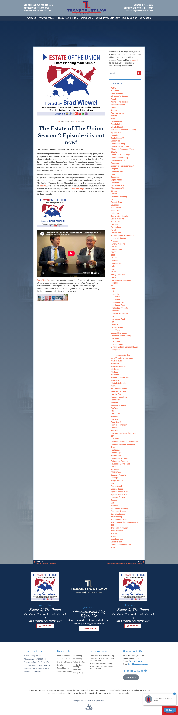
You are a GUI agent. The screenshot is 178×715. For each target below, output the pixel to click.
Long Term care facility (120, 355)
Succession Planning (119, 508)
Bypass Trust (116, 132)
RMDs (113, 467)
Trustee (114, 533)
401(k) (113, 88)
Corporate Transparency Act (122, 166)
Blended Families (118, 127)
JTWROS (114, 325)
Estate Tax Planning (64, 671)
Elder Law (115, 213)
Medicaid (115, 364)
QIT (112, 436)
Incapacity (115, 294)
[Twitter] (128, 671)
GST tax (114, 258)
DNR (113, 199)
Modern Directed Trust (120, 377)
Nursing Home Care (119, 397)
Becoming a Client (67, 18)
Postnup (114, 416)
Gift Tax (114, 247)
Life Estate (115, 341)
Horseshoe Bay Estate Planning (102, 656)
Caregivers (115, 141)
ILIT (112, 291)
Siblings (114, 478)
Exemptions (116, 227)
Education (115, 205)
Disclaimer (77, 670)
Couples (114, 169)
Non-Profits (116, 394)
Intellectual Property (119, 308)
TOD (113, 525)
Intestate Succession (119, 313)
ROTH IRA (115, 469)
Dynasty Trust (116, 202)
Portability (115, 414)
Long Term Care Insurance (122, 358)
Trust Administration (119, 528)
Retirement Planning (119, 461)
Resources (86, 18)
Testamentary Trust (119, 519)
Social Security (117, 486)
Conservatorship (118, 160)
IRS (112, 322)
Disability (115, 183)
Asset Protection (118, 105)
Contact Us (145, 18)
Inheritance (115, 297)
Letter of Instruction (119, 333)
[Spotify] (145, 671)
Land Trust (115, 330)
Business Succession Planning (123, 130)
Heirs (113, 266)
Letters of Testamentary (121, 336)
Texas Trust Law (43, 280)
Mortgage (115, 380)
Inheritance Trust (118, 305)
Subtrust (114, 506)
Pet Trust (114, 408)
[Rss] (138, 671)
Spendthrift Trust (118, 497)
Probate (114, 430)
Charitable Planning (64, 662)
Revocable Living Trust (120, 464)
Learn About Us (129, 18)
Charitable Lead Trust (120, 146)
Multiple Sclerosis (118, 383)
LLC (112, 352)
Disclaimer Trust (118, 185)
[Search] (139, 73)
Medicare (115, 369)
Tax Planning (116, 517)
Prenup (114, 428)
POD (113, 411)
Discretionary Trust (119, 188)
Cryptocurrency (117, 171)
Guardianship (116, 263)
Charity (114, 152)
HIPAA (113, 272)
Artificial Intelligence (119, 102)
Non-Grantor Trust (118, 391)
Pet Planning (77, 659)
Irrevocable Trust (118, 319)
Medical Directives (118, 366)
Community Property (119, 157)
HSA (113, 286)
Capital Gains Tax (118, 138)
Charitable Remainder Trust (122, 149)
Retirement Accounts (119, 458)
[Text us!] (170, 710)
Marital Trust (116, 361)
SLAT (113, 483)
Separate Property (118, 475)
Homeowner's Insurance (121, 280)
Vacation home (117, 542)
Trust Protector (117, 531)
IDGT (113, 288)
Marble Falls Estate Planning (101, 664)
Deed (113, 174)
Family (114, 230)
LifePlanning (77, 656)
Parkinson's (115, 400)
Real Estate (115, 450)
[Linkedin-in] (131, 671)
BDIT (113, 118)
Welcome (31, 18)
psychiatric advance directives (123, 433)
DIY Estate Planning (119, 196)
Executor (114, 224)
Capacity (114, 135)
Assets (114, 107)
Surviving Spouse (118, 514)
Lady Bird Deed (117, 327)
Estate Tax (115, 221)
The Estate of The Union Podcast (124, 522)
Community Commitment (107, 18)
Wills (113, 547)
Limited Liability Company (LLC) (124, 347)
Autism (114, 116)
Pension (114, 402)
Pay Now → (131, 677)
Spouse (114, 500)
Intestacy (115, 311)
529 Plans (115, 91)
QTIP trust (115, 439)
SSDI (113, 503)
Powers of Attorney (119, 425)
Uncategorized (117, 539)
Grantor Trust (116, 249)
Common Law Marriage (120, 155)
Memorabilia (116, 375)
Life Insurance (117, 344)
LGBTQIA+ (115, 338)
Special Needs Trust (119, 492)
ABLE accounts (117, 93)
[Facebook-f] (124, 671)
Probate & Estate (79, 662)
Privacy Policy (78, 673)
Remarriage (116, 453)
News (113, 386)
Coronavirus (116, 163)
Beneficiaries (116, 121)
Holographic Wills (118, 274)
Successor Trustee (118, 511)
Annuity (114, 99)
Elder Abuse (116, 208)
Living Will (115, 350)
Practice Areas (46, 18)
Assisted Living (117, 113)
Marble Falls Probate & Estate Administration (101, 667)
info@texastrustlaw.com (138, 664)
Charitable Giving (118, 144)
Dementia (115, 177)
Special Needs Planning (78, 666)
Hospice (114, 283)
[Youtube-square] (135, 671)
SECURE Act (116, 472)
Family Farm (116, 233)
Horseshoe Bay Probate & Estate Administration (102, 659)
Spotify (43, 186)
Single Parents (117, 480)
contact (135, 60)
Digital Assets (116, 180)
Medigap (114, 372)
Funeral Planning (118, 244)
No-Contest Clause (119, 389)
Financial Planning (118, 238)
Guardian (114, 260)
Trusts (113, 536)
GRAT (113, 252)
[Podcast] (142, 671)
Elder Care (115, 210)
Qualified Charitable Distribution (124, 441)
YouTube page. (78, 188)
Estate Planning (117, 219)
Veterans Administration (121, 544)
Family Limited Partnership (122, 235)
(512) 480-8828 (135, 661)
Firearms (114, 241)
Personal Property (118, 405)
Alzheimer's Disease (119, 96)
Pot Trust (114, 419)
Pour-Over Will (117, 422)
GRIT (113, 255)
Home (113, 277)
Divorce (114, 191)
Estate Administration (120, 216)
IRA (112, 316)
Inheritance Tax (117, 302)
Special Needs (117, 489)
